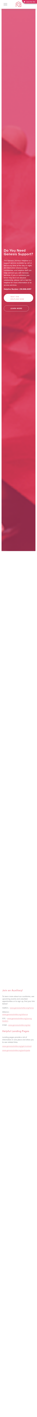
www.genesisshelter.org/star (19, 1025)
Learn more (16, 308)
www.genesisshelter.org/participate (16, 1050)
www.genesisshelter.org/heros (22, 1007)
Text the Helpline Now (17, 298)
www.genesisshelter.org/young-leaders (17, 1019)
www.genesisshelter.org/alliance (15, 1014)
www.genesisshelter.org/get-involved (16, 1046)
